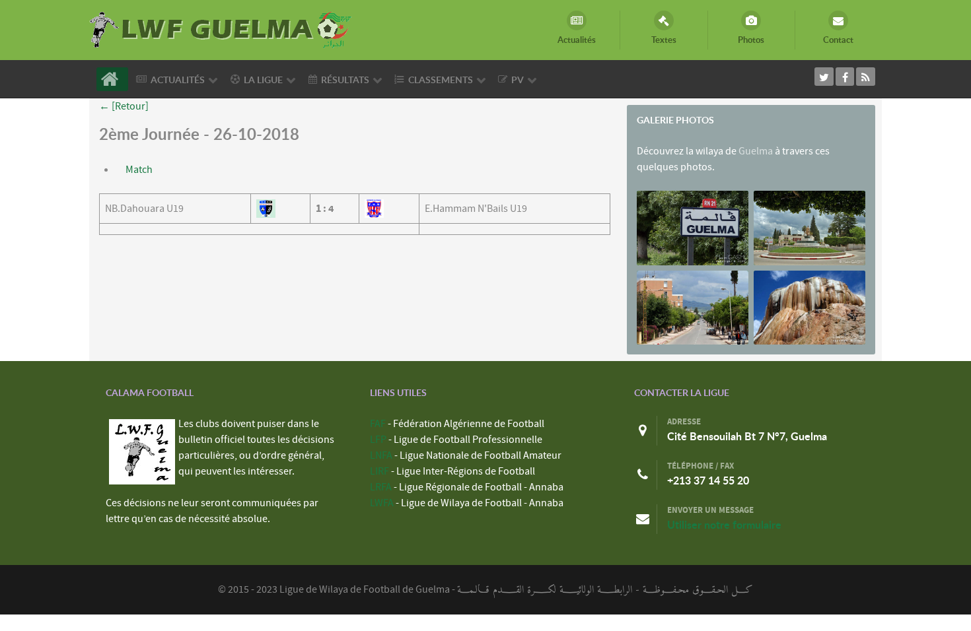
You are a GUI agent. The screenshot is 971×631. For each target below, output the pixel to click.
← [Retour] (124, 106)
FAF (378, 424)
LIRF (379, 471)
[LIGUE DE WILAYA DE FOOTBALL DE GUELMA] (221, 28)
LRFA (381, 487)
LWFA (382, 503)
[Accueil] (112, 79)
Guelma (755, 151)
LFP (378, 440)
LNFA (381, 455)
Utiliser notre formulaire (724, 525)
